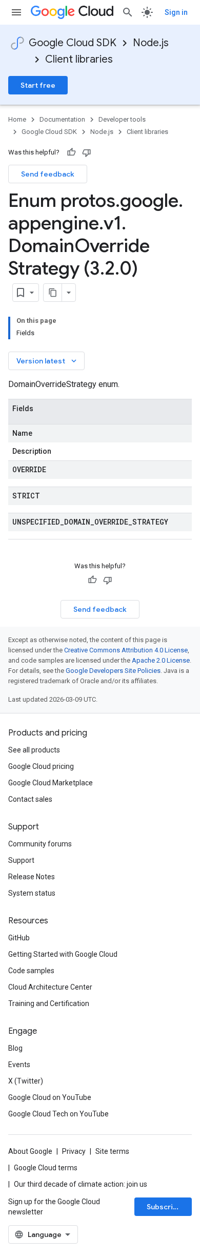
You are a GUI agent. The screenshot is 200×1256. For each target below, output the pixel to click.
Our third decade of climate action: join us (80, 1184)
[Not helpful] (86, 152)
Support (21, 860)
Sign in (176, 12)
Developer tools (122, 119)
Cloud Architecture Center (50, 987)
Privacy (74, 1151)
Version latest (47, 360)
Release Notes (31, 877)
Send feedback (47, 174)
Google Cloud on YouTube (49, 1097)
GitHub (19, 938)
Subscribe (164, 1206)
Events (19, 1064)
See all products (34, 750)
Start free (38, 85)
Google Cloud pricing (41, 766)
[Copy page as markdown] (53, 292)
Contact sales (30, 799)
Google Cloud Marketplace (50, 783)
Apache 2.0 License (161, 660)
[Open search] (128, 12)
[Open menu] (16, 12)
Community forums (40, 844)
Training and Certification (48, 1003)
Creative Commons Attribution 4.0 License (126, 650)
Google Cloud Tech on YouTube (58, 1114)
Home (17, 119)
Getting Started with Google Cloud (62, 954)
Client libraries (79, 59)
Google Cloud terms (45, 1168)
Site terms (112, 1151)
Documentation (62, 119)
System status (31, 893)
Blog (15, 1048)
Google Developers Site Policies (113, 670)
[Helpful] (71, 152)
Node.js (151, 42)
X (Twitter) (25, 1081)
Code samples (31, 971)
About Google (30, 1151)
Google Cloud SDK (72, 42)
